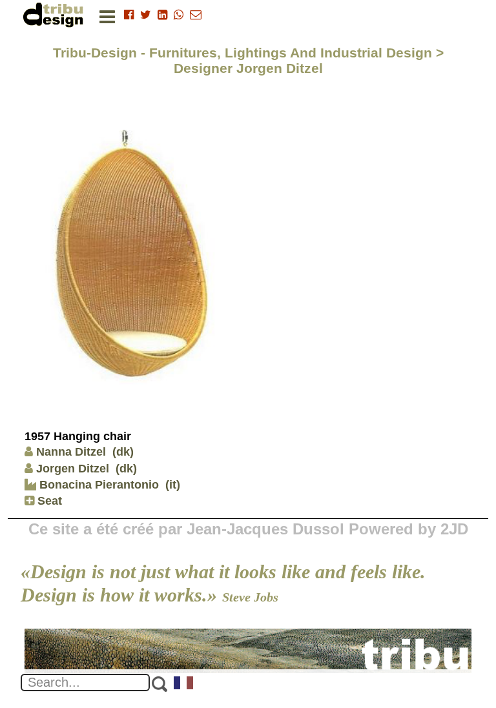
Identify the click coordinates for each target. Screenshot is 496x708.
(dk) (123, 451)
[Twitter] (145, 15)
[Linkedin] (162, 15)
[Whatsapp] (178, 15)
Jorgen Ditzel (72, 468)
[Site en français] (184, 684)
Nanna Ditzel (71, 451)
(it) (172, 484)
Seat (48, 500)
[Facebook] (129, 15)
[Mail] (196, 15)
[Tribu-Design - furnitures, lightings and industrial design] (55, 14)
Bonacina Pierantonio (97, 484)
